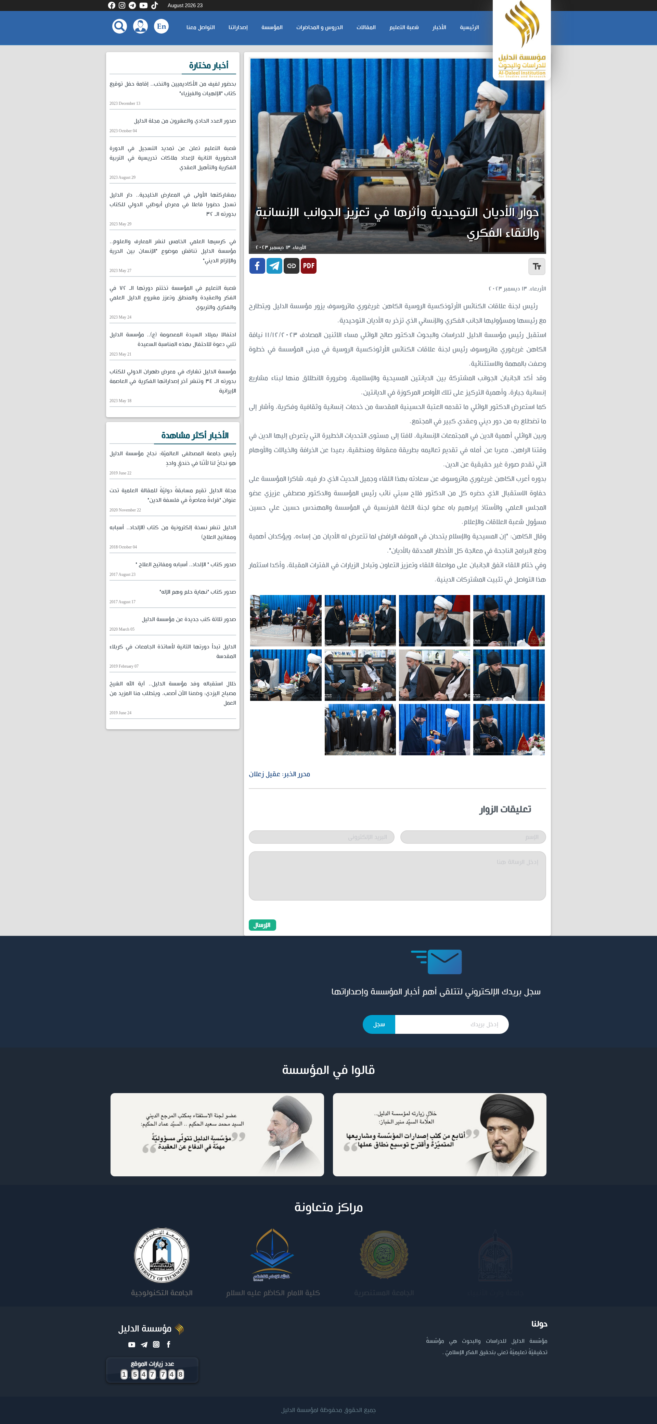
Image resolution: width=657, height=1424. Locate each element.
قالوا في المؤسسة (328, 1070)
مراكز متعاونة (328, 1208)
